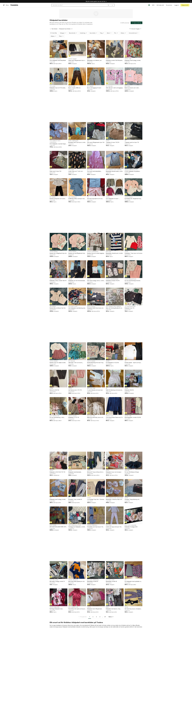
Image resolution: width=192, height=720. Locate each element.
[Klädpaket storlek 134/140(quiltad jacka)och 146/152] (115, 49)
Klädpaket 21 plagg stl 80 (131, 526)
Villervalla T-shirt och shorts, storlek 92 (75, 362)
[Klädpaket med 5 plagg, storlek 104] (58, 488)
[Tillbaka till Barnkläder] (50, 29)
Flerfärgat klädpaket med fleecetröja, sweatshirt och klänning (56, 609)
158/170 (51, 279)
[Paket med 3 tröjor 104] (58, 160)
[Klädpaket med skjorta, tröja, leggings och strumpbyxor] (115, 597)
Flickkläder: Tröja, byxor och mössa (133, 253)
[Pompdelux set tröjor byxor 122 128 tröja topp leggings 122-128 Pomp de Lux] (96, 515)
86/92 (88, 58)
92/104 (107, 470)
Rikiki (94, 415)
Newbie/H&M (120, 497)
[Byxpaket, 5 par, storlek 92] (77, 488)
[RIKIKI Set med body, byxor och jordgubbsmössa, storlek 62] (96, 406)
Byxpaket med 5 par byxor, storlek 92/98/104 (77, 142)
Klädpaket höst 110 (129, 308)
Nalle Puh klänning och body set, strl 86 (114, 390)
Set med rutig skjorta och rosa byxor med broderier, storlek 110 (95, 198)
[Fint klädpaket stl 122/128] (115, 351)
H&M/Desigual (57, 279)
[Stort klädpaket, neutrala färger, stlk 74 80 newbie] (58, 131)
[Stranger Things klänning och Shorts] (133, 488)
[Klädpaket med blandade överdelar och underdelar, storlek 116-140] (77, 460)
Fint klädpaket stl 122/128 (112, 362)
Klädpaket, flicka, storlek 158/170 (58, 280)
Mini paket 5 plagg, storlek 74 (57, 581)
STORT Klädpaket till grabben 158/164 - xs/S (132, 171)
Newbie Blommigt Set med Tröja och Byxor (95, 362)
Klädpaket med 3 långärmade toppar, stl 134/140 (94, 609)
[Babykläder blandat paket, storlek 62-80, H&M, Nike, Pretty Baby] (115, 160)
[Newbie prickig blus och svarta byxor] (58, 187)
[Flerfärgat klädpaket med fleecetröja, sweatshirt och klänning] (58, 597)
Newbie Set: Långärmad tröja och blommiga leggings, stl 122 (58, 253)
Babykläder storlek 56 (111, 581)
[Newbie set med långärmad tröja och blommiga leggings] (77, 242)
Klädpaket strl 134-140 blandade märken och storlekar (76, 280)
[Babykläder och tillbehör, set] (96, 49)
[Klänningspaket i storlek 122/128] (133, 406)
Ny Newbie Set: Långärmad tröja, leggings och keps (133, 198)
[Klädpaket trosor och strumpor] (115, 460)
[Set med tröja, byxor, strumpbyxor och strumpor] (133, 597)
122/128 (107, 361)
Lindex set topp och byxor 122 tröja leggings (113, 527)
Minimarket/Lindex (131, 306)
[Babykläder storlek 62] (96, 570)
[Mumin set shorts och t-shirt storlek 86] (133, 76)
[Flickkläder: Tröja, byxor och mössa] (133, 242)
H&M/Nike (119, 169)
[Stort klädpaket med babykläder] (58, 49)
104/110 (89, 361)
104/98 (51, 388)
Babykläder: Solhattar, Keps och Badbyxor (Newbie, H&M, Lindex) (114, 499)
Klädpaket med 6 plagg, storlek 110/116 (132, 60)
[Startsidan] (14, 5)
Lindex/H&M (133, 525)
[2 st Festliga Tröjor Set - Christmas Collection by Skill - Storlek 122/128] (96, 488)
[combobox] (81, 5)
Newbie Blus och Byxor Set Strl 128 (57, 308)
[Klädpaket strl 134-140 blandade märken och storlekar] (77, 269)
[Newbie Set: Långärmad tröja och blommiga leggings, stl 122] (58, 242)
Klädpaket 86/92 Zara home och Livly (95, 308)
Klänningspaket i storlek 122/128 (133, 417)
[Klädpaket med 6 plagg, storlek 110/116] (133, 49)
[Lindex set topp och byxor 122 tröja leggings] (115, 515)
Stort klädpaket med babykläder (58, 60)
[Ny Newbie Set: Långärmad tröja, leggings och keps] (133, 187)
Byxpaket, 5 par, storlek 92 (75, 499)
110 (50, 86)
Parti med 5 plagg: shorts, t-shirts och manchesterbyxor (95, 280)
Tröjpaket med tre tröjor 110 (132, 142)
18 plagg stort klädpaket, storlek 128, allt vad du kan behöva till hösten (76, 527)
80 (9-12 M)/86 (53, 525)
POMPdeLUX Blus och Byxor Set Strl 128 (76, 198)
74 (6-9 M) (127, 470)
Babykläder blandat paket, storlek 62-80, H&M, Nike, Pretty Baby (114, 171)
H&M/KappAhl (75, 140)
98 (87, 86)
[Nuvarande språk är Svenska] (149, 5)
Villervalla (110, 86)
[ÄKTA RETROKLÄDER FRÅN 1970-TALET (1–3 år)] (58, 515)
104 (88, 140)
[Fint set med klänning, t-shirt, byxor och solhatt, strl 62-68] (58, 406)
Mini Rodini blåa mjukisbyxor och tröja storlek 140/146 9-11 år (76, 581)
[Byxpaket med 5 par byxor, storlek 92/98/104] (77, 131)
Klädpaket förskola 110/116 (112, 280)
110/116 (70, 58)
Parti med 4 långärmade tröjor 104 (95, 142)
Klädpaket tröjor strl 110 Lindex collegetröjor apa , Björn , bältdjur (58, 88)
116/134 (70, 470)
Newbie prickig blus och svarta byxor (57, 198)
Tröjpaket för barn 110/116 (112, 142)
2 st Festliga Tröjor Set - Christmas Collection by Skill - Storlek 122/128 (96, 499)
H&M (130, 58)
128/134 (70, 86)
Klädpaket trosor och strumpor (113, 472)
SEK (153, 5)
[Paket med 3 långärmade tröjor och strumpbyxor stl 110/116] (77, 49)
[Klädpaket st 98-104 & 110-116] (58, 460)
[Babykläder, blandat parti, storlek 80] (115, 242)
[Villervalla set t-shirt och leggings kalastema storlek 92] (115, 76)
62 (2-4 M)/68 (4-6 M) (111, 306)
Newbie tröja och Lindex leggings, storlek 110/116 (95, 253)
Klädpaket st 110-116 (73, 417)
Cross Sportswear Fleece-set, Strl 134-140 (114, 417)
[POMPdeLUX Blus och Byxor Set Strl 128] (77, 187)
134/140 (70, 279)
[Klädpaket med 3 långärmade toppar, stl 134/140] (96, 597)
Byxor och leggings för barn (94, 87)
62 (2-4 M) (89, 415)
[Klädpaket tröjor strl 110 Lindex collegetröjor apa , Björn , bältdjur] (58, 76)
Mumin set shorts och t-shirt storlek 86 (132, 88)
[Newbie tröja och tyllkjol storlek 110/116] (58, 351)
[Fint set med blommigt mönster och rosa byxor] (133, 269)
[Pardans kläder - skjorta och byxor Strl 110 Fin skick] (133, 351)
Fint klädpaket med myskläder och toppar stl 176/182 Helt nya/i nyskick (133, 581)
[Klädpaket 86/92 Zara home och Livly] (96, 296)
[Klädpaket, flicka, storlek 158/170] (58, 269)
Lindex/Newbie (53, 142)
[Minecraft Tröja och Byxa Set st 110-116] (96, 460)
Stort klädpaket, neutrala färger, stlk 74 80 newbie (58, 144)
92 (106, 86)
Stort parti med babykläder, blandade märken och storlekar (95, 171)
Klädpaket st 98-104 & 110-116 (57, 472)
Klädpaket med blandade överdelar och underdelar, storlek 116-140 (76, 472)
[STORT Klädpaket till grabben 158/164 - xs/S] (133, 160)
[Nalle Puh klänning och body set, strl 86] (115, 378)
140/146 (108, 197)
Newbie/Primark (132, 279)
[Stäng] (190, 1)
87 (105, 616)
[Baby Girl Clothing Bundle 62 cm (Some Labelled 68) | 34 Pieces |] (115, 296)
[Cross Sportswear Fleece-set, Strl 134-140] (115, 406)
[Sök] (108, 5)
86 (125, 86)
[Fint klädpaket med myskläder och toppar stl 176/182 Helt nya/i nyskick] (133, 570)
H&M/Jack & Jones (133, 169)
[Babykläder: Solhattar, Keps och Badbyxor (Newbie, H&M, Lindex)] (115, 488)
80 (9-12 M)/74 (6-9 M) (111, 497)
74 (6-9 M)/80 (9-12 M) (55, 140)
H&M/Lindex (56, 607)
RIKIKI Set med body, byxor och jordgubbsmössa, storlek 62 (95, 417)
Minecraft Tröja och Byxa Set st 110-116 (95, 472)
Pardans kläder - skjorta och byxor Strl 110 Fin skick (133, 362)
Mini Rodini (75, 579)
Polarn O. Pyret (74, 306)
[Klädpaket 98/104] (133, 378)
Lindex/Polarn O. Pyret (76, 525)
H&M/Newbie (96, 579)
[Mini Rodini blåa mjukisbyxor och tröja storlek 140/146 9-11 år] (77, 570)
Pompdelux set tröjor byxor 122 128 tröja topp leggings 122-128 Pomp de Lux (95, 527)
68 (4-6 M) (89, 388)
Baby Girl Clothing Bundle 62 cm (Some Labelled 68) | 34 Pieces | (114, 308)
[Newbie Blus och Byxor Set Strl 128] (58, 296)
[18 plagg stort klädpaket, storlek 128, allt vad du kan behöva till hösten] (77, 515)
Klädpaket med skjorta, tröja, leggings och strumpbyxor (113, 609)
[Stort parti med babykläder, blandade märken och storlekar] (96, 160)
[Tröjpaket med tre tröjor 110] (133, 131)
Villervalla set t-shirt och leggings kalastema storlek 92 (114, 88)
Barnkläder (55, 28)
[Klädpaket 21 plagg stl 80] (133, 515)
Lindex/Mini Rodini (114, 279)
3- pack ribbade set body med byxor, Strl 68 (94, 390)
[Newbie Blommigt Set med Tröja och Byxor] (96, 351)
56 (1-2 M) (108, 579)
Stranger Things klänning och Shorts (132, 499)
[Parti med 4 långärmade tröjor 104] (96, 131)
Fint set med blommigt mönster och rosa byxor (132, 280)
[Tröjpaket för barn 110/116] (115, 131)
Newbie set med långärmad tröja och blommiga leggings (76, 253)
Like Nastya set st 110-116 (75, 390)
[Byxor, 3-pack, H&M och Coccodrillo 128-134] (77, 76)
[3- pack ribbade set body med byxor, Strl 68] (96, 378)
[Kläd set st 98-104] (58, 378)
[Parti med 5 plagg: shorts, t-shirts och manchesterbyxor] (96, 269)
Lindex (53, 86)
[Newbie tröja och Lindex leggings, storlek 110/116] (96, 242)
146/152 (126, 497)
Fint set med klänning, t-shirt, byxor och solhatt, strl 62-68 (57, 417)
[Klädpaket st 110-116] (77, 406)
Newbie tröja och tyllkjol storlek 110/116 (57, 362)
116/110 (51, 607)
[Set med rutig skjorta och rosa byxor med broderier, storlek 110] (96, 187)
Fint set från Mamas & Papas (132, 472)
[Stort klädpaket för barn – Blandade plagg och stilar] (115, 187)
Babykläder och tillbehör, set (94, 60)
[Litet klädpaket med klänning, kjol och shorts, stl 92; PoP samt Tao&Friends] (77, 296)
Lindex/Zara (58, 58)
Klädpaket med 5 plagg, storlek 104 (57, 499)
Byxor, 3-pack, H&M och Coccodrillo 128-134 (74, 88)
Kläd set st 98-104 (54, 390)
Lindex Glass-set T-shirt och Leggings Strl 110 (75, 171)
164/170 (126, 169)
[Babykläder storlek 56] (115, 570)
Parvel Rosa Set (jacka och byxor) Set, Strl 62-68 (77, 609)
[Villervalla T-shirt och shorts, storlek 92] (77, 351)
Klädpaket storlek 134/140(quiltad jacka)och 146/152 (114, 60)
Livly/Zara (93, 306)
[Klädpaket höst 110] (133, 296)
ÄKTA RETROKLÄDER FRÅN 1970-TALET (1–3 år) (58, 527)
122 (106, 525)
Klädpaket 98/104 (129, 390)
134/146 (108, 58)
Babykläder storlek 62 (92, 581)
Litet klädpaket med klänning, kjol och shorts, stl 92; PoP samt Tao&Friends (76, 308)
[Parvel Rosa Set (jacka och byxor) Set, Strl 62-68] (77, 597)
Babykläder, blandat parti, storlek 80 (114, 253)
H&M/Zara (119, 306)
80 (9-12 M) (52, 58)
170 (125, 579)
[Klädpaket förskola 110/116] (115, 269)
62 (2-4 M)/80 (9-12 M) (111, 169)
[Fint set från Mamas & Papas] (133, 460)
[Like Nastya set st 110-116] (77, 378)
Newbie (53, 197)
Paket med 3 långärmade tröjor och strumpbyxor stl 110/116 (77, 60)
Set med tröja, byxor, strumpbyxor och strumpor (133, 609)
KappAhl (74, 58)
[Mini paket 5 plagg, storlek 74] (58, 570)
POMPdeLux (74, 197)
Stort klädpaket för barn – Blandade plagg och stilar (112, 198)
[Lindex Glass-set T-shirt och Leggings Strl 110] (77, 160)
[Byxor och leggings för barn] (96, 76)
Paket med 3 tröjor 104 (55, 171)
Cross (112, 415)
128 (69, 197)
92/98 (69, 140)
